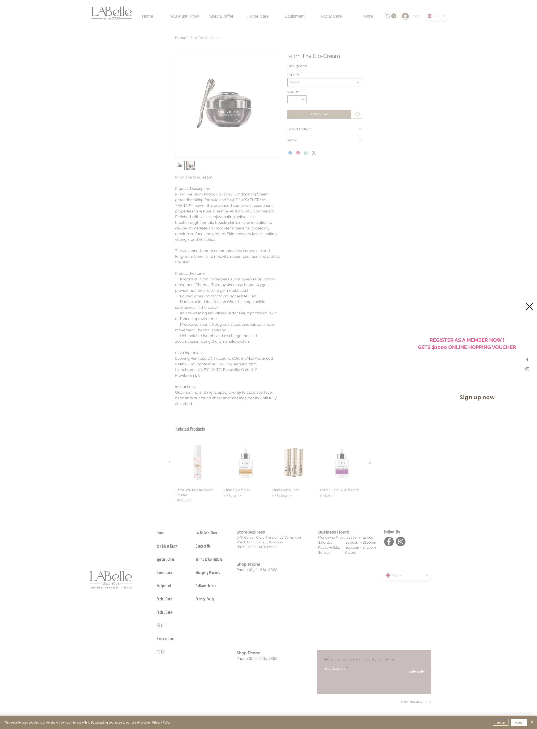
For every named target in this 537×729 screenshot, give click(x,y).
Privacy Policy (161, 722)
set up (501, 722)
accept (519, 722)
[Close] (531, 722)
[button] (529, 306)
